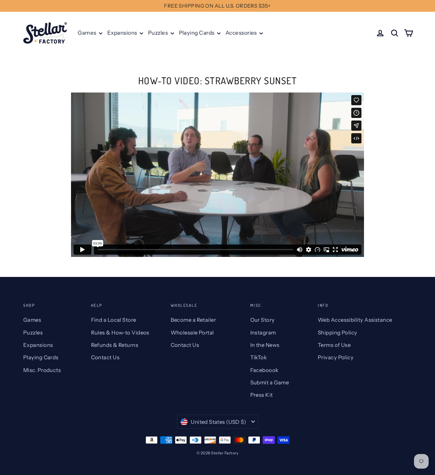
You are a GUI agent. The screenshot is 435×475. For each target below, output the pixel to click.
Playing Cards (197, 33)
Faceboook (264, 370)
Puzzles (158, 33)
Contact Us (105, 357)
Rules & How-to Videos (120, 332)
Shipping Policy (337, 332)
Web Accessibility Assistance (355, 320)
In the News (265, 345)
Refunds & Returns (115, 345)
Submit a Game (269, 382)
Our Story (262, 320)
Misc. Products (42, 370)
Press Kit (261, 395)
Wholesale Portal (192, 332)
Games (87, 33)
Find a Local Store (113, 320)
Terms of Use (334, 345)
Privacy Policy (335, 357)
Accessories (241, 33)
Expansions (122, 33)
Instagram (263, 332)
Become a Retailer (193, 320)
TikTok (258, 357)
